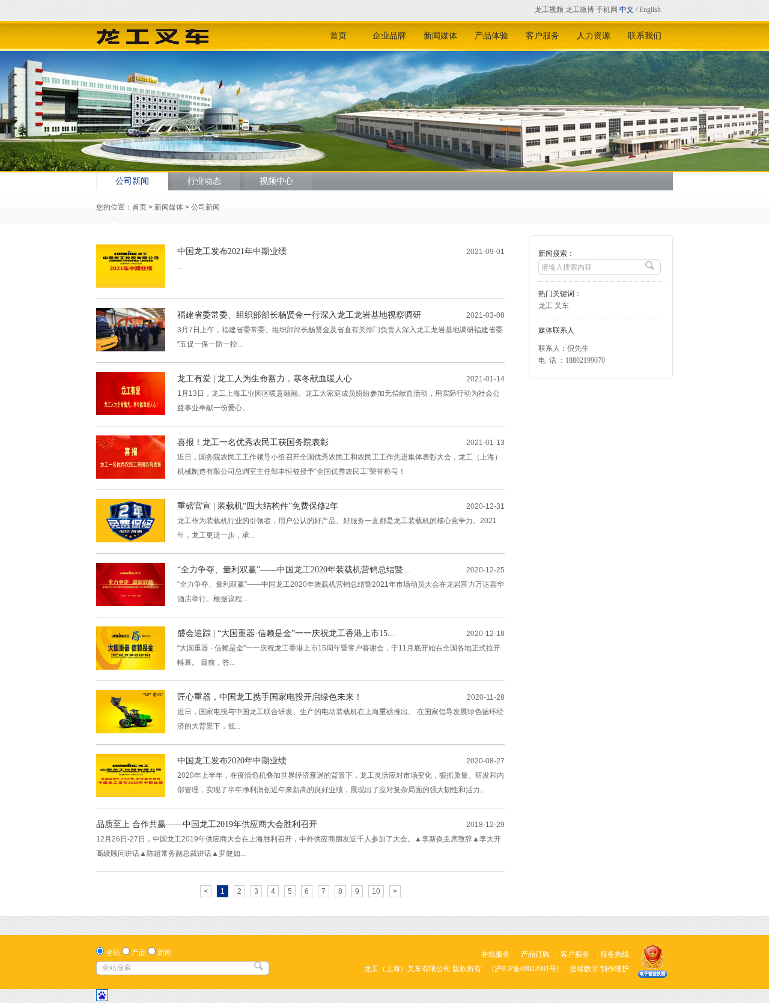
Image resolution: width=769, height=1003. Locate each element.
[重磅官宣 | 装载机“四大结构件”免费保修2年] (130, 540)
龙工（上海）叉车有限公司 (407, 969)
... (180, 266)
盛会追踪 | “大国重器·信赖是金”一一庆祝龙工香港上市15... (286, 633)
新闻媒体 (440, 35)
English (650, 9)
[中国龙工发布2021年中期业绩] (130, 285)
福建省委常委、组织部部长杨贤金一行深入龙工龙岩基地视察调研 (299, 315)
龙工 (545, 306)
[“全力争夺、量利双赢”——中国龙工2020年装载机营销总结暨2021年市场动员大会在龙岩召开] (130, 603)
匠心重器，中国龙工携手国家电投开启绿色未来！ (269, 696)
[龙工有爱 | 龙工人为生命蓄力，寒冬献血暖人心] (130, 412)
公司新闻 (132, 181)
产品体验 (491, 35)
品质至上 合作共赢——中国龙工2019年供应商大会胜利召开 (206, 824)
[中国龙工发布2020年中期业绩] (130, 794)
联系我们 (644, 35)
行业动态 (204, 181)
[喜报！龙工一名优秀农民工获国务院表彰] (130, 476)
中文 (626, 9)
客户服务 (542, 35)
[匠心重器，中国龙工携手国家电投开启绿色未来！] (130, 731)
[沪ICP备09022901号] (525, 969)
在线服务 (495, 954)
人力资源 (593, 35)
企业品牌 (389, 35)
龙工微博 (579, 9)
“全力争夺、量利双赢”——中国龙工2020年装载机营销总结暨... (293, 569)
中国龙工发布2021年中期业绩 (232, 251)
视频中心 (276, 181)
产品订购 (535, 954)
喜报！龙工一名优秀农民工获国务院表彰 (253, 442)
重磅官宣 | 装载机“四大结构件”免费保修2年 (257, 506)
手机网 (607, 9)
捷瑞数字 (584, 969)
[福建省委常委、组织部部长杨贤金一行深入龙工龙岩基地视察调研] (130, 349)
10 (376, 891)
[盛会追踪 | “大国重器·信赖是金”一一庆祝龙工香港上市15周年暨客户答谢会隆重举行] (130, 667)
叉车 (562, 306)
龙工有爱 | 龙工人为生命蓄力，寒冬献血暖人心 (264, 378)
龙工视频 (549, 9)
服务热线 (614, 954)
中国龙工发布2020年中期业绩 (232, 760)
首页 (338, 35)
